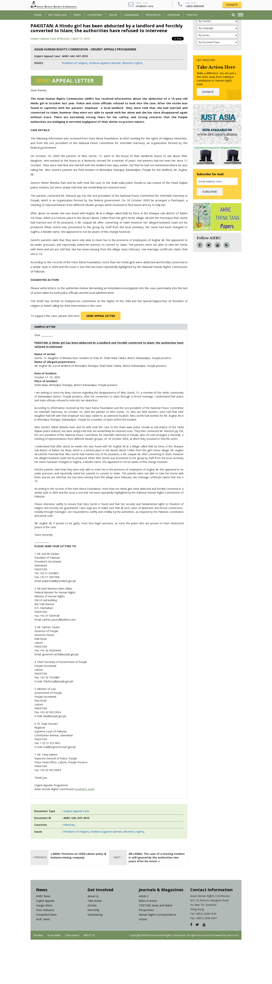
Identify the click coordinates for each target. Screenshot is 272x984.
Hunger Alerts (44, 905)
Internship (93, 910)
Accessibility (54, 935)
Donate (92, 905)
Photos (192, 15)
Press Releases (45, 910)
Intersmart (233, 935)
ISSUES (113, 15)
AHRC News (43, 896)
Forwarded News (46, 914)
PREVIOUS (40, 857)
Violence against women (106, 831)
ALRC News (43, 919)
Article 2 (143, 896)
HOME (38, 15)
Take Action (95, 900)
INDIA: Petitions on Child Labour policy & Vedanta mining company (78, 855)
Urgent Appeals (45, 900)
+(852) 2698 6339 (194, 6)
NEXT (117, 857)
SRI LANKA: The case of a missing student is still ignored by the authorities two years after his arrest (157, 857)
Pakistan (69, 825)
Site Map (38, 935)
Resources (153, 15)
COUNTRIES (95, 15)
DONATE (232, 4)
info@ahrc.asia (144, 6)
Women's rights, (132, 63)
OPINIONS (173, 15)
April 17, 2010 (81, 38)
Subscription (72, 935)
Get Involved (57, 15)
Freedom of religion (76, 831)
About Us (93, 896)
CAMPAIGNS (131, 15)
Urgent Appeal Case (43, 38)
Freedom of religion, (75, 63)
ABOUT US (89, 935)
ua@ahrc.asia (84, 789)
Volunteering (95, 914)
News (77, 15)
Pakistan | (65, 38)
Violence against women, (105, 63)
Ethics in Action (148, 900)
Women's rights (134, 831)
